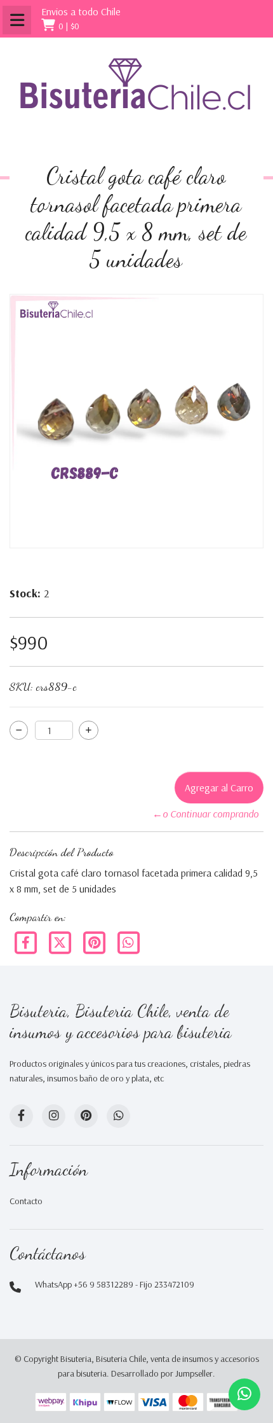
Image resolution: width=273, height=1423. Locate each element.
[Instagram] (53, 1116)
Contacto (26, 1201)
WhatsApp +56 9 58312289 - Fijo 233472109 (114, 1284)
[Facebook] (27, 941)
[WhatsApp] (118, 1116)
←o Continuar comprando (205, 813)
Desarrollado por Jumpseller (162, 1373)
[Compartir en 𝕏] (61, 941)
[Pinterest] (95, 941)
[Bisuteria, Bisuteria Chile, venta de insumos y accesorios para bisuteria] (136, 95)
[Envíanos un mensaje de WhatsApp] (244, 1394)
